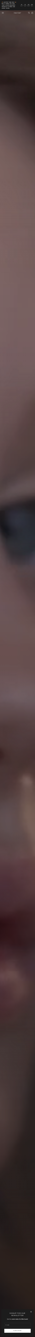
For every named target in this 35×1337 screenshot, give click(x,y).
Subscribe (17, 1330)
